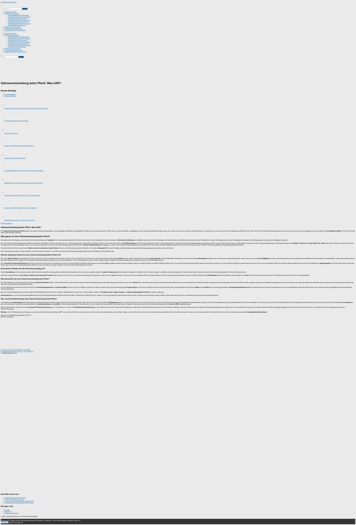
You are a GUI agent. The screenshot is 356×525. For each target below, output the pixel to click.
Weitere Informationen (16, 522)
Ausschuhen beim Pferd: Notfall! (15, 158)
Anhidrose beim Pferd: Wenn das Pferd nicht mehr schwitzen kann (26, 108)
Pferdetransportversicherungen (18, 22)
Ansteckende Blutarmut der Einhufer (16, 121)
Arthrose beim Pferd (11, 133)
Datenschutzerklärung (11, 513)
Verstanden (4, 522)
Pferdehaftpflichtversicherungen (18, 15)
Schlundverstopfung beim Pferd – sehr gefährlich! (17, 351)
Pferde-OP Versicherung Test (14, 499)
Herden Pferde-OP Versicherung (15, 30)
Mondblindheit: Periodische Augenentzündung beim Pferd (23, 183)
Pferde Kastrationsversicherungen (19, 17)
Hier (314, 307)
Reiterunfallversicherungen (17, 25)
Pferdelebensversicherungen (17, 18)
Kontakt (6, 510)
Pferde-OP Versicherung (12, 27)
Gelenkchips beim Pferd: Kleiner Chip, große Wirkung (22, 195)
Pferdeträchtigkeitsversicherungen (19, 23)
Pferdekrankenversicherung (13, 28)
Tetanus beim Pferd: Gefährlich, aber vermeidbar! (20, 208)
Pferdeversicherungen (11, 13)
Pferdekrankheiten (10, 12)
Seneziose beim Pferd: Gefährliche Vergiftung (16, 350)
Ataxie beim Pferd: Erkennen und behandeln (19, 146)
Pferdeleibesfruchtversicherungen (19, 20)
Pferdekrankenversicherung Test (15, 498)
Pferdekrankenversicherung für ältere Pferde (18, 503)
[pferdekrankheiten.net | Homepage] (9, 2)
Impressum (8, 511)
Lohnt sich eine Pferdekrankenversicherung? (19, 501)
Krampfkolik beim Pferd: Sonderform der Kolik (19, 220)
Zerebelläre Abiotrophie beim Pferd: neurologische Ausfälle (23, 170)
